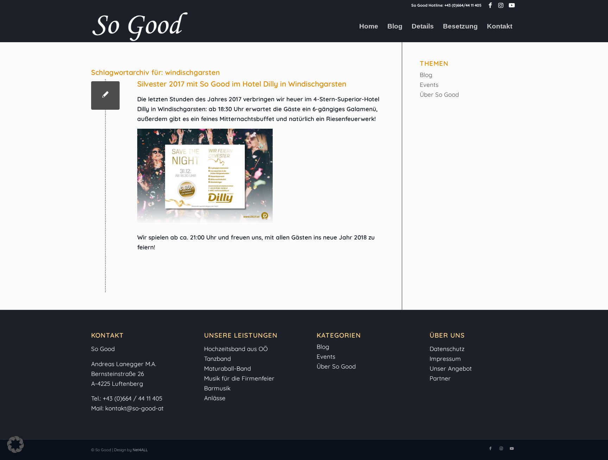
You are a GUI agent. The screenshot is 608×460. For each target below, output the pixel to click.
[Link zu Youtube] (511, 5)
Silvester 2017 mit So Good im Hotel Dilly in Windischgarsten (241, 83)
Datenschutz (447, 348)
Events (429, 84)
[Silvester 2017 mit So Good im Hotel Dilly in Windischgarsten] (105, 95)
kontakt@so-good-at (134, 408)
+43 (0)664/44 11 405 (462, 5)
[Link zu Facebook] (490, 5)
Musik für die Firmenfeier (239, 378)
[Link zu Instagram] (501, 5)
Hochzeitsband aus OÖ (236, 348)
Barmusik (217, 388)
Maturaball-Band (227, 368)
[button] (15, 444)
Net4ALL (140, 449)
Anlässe (215, 398)
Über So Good (439, 94)
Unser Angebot (451, 368)
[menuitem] (369, 26)
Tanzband (217, 358)
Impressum (446, 358)
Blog (426, 74)
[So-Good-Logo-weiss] (139, 26)
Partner (440, 378)
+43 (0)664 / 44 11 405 (132, 398)
